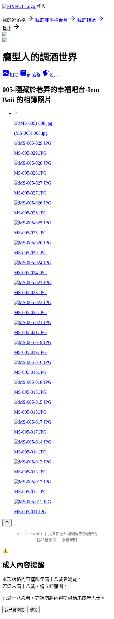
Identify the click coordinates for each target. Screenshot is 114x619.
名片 (53, 74)
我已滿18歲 (14, 610)
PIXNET (36, 534)
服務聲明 (69, 540)
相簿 (14, 74)
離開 (33, 610)
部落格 (34, 74)
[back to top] (7, 522)
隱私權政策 (46, 540)
